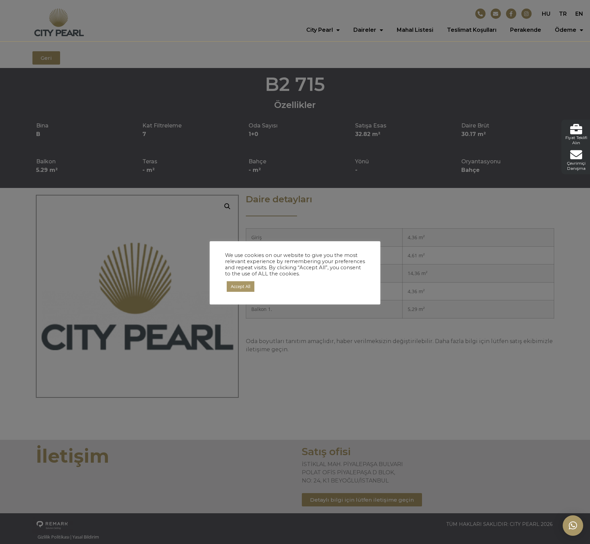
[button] (573, 525)
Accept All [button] (240, 286)
